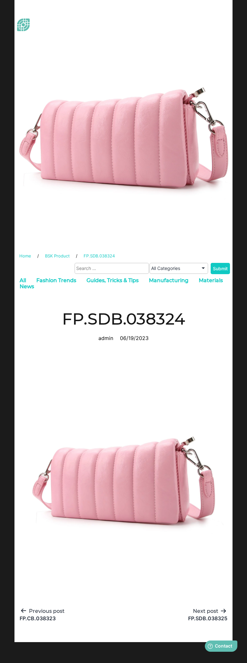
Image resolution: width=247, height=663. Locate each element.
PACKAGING (116, 26)
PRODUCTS (210, 17)
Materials (211, 280)
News (27, 286)
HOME (115, 17)
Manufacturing (168, 280)
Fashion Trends (56, 280)
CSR (210, 26)
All (23, 280)
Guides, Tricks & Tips (113, 280)
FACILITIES (163, 26)
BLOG (116, 34)
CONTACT (163, 34)
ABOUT (162, 17)
